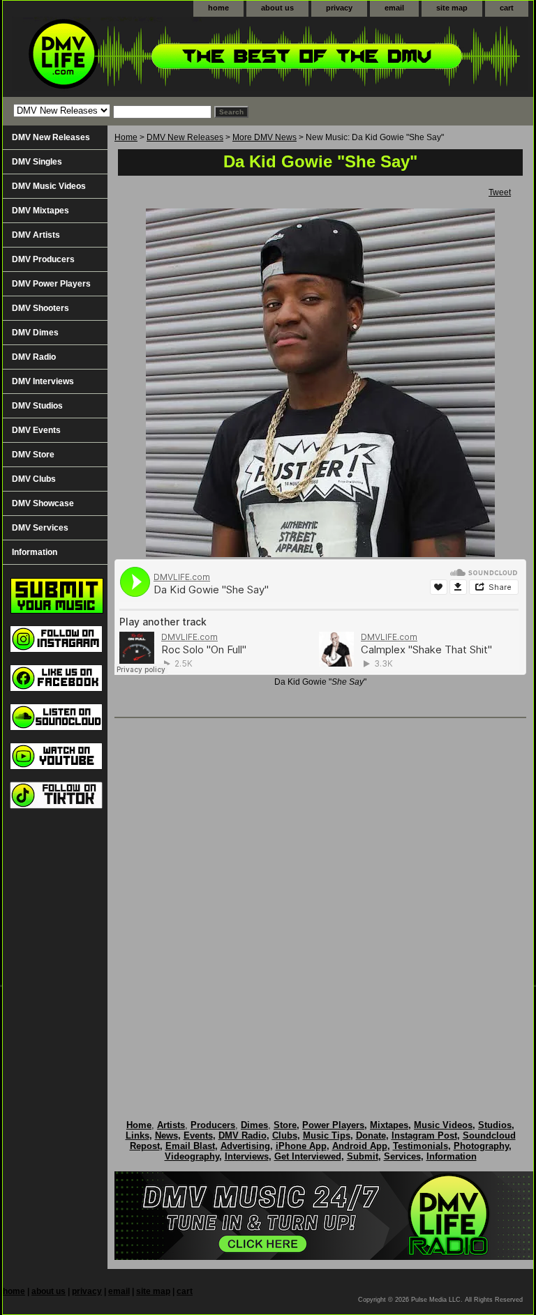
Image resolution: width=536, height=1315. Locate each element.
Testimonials (420, 1146)
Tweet (500, 192)
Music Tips (326, 1135)
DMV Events (36, 430)
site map (452, 7)
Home (125, 137)
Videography (192, 1156)
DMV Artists (36, 235)
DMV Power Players (51, 284)
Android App (359, 1146)
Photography (481, 1146)
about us (277, 7)
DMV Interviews (43, 381)
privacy (339, 7)
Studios (495, 1125)
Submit (362, 1156)
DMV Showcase (43, 503)
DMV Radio (34, 357)
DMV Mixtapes (40, 210)
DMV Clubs (34, 479)
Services (402, 1156)
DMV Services (40, 528)
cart (507, 7)
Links (137, 1135)
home (218, 7)
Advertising (245, 1146)
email (394, 7)
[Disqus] (320, 904)
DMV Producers (43, 259)
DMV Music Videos (49, 186)
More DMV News (264, 137)
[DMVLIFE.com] (177, 57)
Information (34, 552)
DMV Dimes (35, 332)
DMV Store (33, 454)
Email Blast (190, 1146)
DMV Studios (37, 406)
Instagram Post (424, 1135)
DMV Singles (37, 162)
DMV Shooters (40, 308)
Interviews (247, 1156)
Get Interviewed (307, 1156)
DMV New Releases (185, 137)
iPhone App (301, 1146)
